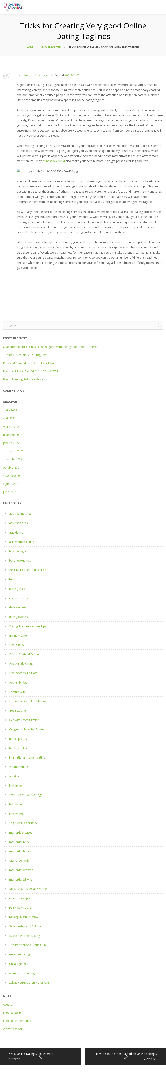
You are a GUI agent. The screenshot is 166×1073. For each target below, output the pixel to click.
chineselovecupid (54, 161)
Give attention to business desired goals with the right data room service (50, 347)
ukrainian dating (19, 954)
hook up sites (18, 739)
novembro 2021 (13, 459)
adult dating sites (20, 513)
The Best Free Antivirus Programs (25, 355)
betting (13, 579)
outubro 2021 (12, 467)
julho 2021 (10, 492)
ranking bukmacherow (23, 917)
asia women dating (21, 542)
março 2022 (11, 427)
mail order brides (20, 851)
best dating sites (20, 551)
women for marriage (22, 973)
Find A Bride (17, 645)
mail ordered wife (20, 879)
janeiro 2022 (11, 443)
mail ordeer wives (20, 832)
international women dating (27, 757)
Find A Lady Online (21, 664)
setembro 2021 (13, 476)
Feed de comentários (17, 1021)
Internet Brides (19, 767)
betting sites (17, 589)
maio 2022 (10, 410)
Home (30, 47)
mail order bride (19, 842)
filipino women (18, 636)
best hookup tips (20, 560)
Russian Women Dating (24, 936)
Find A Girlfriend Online (24, 654)
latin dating (16, 804)
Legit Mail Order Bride (23, 823)
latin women (17, 814)
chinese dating (18, 598)
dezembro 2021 (13, 451)
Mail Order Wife (19, 860)
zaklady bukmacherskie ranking (29, 982)
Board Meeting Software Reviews (25, 379)
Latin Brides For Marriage (26, 795)
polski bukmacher (20, 907)
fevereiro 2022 (12, 435)
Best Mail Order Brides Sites (27, 570)
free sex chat (17, 710)
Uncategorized (51, 47)
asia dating (16, 532)
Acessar (8, 1004)
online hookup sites (22, 898)
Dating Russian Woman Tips (27, 626)
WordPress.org (12, 1029)
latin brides (16, 786)
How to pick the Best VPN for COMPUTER (30, 371)
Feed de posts (12, 1013)
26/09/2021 (72, 75)
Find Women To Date (23, 673)
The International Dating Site (28, 945)
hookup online (18, 748)
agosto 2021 (11, 484)
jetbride (14, 776)
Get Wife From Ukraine (24, 720)
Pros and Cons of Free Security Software (29, 363)
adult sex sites (18, 523)
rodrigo (25, 75)
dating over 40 (18, 617)
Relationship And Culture (25, 926)
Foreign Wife (17, 692)
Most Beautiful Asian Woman (28, 889)
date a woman (18, 607)
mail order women (21, 870)
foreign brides (18, 682)
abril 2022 (9, 418)
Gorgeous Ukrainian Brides (26, 729)
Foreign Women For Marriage (28, 701)
